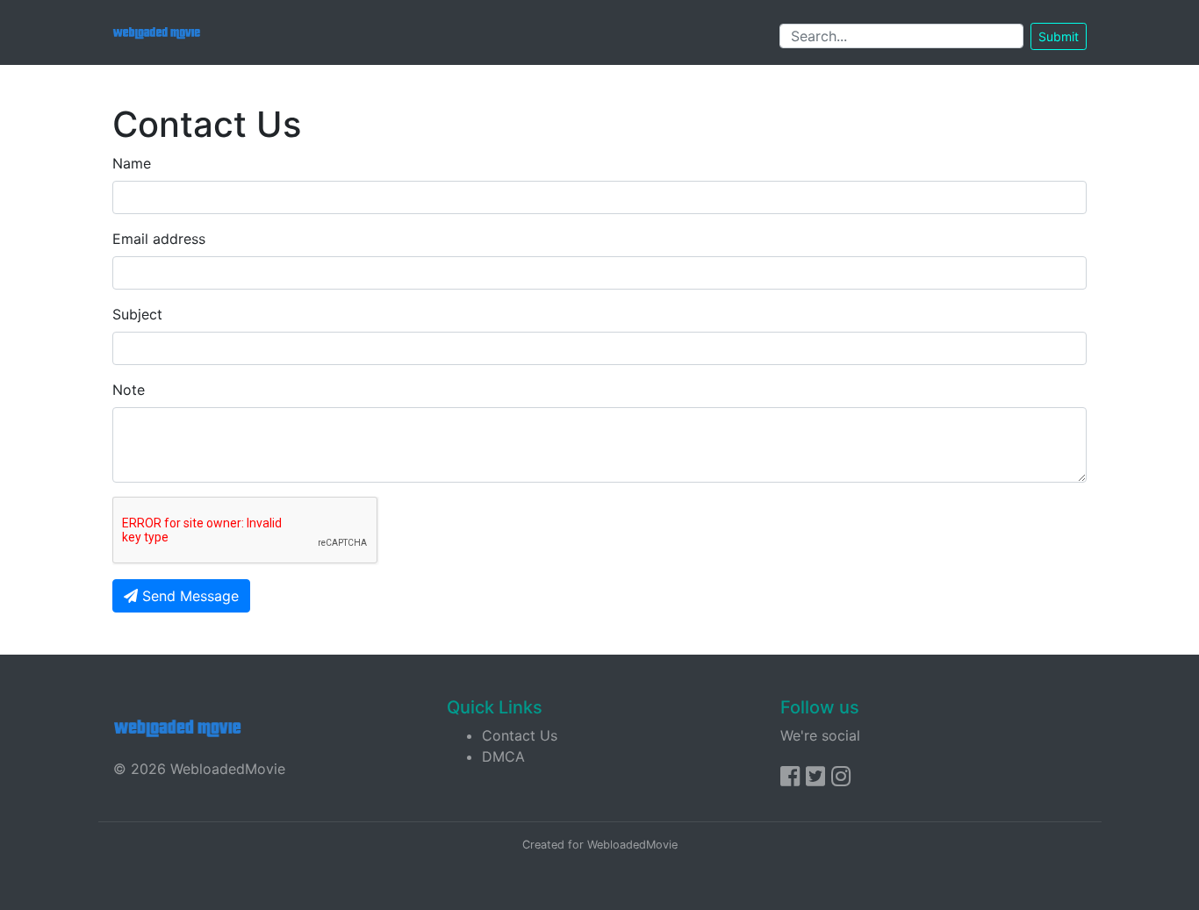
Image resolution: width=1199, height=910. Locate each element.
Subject (137, 314)
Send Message (188, 596)
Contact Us (519, 735)
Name (131, 163)
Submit (1058, 36)
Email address (158, 238)
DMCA (503, 756)
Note (128, 389)
